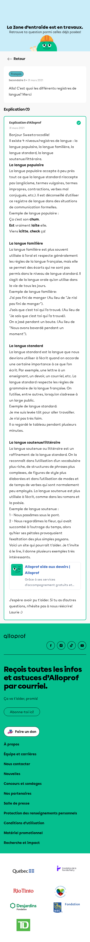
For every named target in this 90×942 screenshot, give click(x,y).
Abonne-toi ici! (22, 712)
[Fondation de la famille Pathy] (66, 871)
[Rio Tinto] (23, 892)
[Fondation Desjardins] (23, 907)
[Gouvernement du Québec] (23, 871)
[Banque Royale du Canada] (66, 907)
